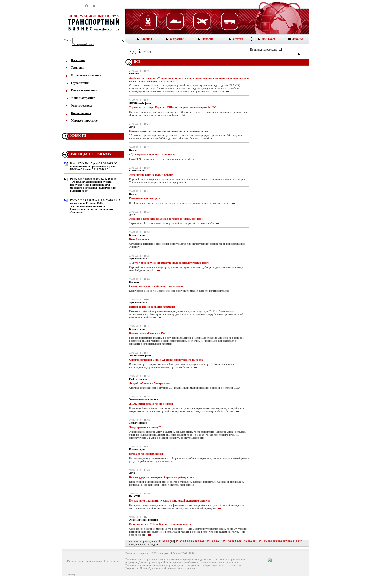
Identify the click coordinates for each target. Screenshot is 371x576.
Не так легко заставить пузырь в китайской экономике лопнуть (169, 500)
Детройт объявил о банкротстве (149, 383)
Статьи (238, 39)
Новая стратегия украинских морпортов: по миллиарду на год (169, 130)
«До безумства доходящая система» (152, 154)
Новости (207, 39)
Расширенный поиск (83, 44)
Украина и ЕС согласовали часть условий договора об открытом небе (172, 223)
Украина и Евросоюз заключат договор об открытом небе (166, 218)
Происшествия (81, 113)
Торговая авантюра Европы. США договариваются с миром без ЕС (172, 107)
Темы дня (77, 67)
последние (153, 544)
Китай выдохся (139, 239)
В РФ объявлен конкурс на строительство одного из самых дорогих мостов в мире (180, 202)
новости (78, 135)
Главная (146, 39)
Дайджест (268, 39)
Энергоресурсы (81, 105)
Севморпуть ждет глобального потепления (156, 286)
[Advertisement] (281, 149)
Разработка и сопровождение (85, 560)
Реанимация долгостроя (144, 198)
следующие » (137, 544)
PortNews (134, 73)
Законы (297, 39)
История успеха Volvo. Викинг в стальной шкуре (160, 523)
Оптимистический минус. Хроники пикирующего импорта (166, 359)
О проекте (177, 39)
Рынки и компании (84, 90)
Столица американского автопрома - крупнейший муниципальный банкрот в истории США (185, 387)
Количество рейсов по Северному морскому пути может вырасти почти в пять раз (179, 290)
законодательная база (90, 154)
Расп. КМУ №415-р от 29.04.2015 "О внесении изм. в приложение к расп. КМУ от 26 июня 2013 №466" (93, 166)
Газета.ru (134, 282)
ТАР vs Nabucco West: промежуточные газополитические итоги (169, 262)
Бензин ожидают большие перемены (152, 306)
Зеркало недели (138, 258)
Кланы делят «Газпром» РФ (147, 333)
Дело (132, 126)
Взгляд (133, 150)
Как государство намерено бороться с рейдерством (162, 477)
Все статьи (78, 60)
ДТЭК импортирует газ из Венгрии (151, 403)
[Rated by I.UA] (278, 563)
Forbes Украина (138, 379)
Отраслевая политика (86, 75)
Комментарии (137, 170)
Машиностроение (83, 98)
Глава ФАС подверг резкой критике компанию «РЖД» (161, 158)
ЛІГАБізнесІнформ (140, 103)
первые (133, 541)
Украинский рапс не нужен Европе (151, 174)
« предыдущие (148, 541)
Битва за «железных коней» (146, 453)
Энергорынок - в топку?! (145, 427)
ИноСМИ (134, 496)
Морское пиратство (84, 120)
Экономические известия (143, 399)
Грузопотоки (80, 83)
